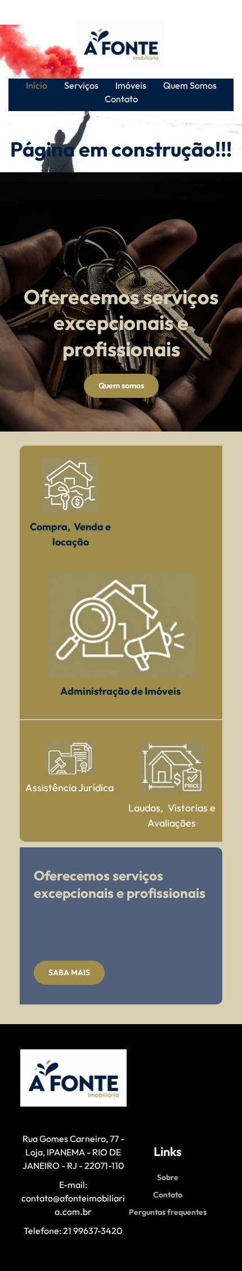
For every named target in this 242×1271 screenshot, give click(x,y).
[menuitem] (36, 85)
